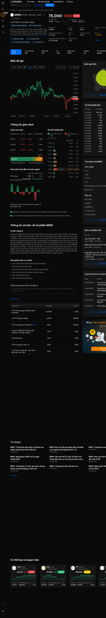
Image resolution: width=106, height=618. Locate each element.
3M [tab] (25, 67)
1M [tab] (19, 67)
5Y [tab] (35, 67)
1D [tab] (14, 67)
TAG (33, 325)
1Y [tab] (30, 67)
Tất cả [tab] (41, 67)
